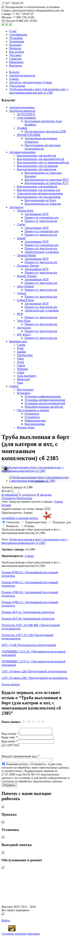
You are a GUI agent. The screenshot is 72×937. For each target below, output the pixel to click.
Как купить (16, 51)
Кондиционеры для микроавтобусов (40, 159)
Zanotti (21, 238)
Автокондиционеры (22, 152)
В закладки (44, 494)
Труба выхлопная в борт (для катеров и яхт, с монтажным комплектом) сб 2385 (38, 91)
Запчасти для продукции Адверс (30, 82)
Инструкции (25, 389)
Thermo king (25, 355)
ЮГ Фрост (24, 334)
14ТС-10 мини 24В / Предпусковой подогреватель (35, 677)
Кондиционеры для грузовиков (37, 165)
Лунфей (22, 128)
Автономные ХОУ (37, 214)
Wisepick (22, 369)
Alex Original (25, 286)
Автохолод (16, 207)
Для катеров (17, 85)
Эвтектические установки (42, 252)
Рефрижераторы (35, 420)
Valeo (20, 358)
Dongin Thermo (26, 276)
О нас (13, 31)
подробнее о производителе (20, 518)
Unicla (21, 365)
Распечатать (24, 498)
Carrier (21, 224)
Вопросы (15, 48)
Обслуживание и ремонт (33, 410)
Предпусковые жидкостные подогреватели (43, 147)
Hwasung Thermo (28, 265)
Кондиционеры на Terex (40, 200)
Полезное (15, 44)
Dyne (20, 348)
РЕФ (20, 313)
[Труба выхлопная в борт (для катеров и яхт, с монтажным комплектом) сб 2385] (36, 470)
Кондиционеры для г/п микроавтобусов (43, 162)
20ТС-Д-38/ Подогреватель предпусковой (29, 645)
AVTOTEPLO (26, 114)
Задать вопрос (11, 684)
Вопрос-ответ (26, 427)
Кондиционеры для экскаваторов (38, 196)
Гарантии (15, 58)
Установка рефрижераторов (43, 396)
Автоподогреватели (22, 75)
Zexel (20, 362)
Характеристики (36, 522)
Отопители (32, 413)
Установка (16, 38)
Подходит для (61, 522)
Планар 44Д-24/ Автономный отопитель (28, 618)
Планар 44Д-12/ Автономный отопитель (28, 612)
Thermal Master (26, 255)
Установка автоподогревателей (45, 403)
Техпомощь (16, 41)
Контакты (15, 65)
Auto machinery (26, 375)
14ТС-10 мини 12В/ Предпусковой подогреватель (34, 671)
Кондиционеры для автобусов (36, 155)
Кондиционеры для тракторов (36, 169)
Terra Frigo (24, 320)
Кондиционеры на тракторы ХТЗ (46, 183)
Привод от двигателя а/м (41, 221)
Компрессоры (18, 341)
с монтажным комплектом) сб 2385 (35, 541)
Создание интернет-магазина (21, 933)
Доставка (15, 55)
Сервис (14, 386)
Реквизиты (16, 62)
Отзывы (29, 526)
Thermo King (25, 210)
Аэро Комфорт (26, 117)
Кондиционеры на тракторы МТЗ (47, 179)
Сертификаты (18, 34)
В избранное (10, 494)
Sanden (21, 351)
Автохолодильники (22, 107)
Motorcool (23, 379)
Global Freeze (25, 300)
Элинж (21, 293)
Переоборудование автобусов (44, 406)
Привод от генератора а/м (41, 217)
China (20, 372)
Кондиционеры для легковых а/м (38, 190)
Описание (13, 522)
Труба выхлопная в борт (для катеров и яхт (37, 539)
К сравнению (27, 494)
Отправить (9, 498)
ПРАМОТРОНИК (29, 135)
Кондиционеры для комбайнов (37, 186)
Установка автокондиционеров (45, 399)
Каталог (14, 72)
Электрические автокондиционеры (40, 193)
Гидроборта (32, 417)
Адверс (14, 78)
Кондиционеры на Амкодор (43, 203)
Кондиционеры (35, 424)
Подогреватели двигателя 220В (45, 131)
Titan (20, 382)
